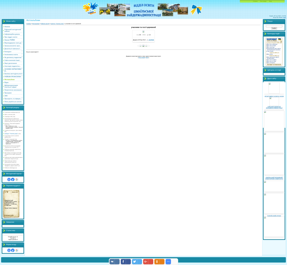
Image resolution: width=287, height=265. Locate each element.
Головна (255, 1)
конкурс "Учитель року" (11, 133)
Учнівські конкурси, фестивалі (13, 130)
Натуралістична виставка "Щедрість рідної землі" (12, 165)
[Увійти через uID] (9, 179)
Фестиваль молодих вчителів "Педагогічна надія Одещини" (13, 153)
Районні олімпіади (10, 167)
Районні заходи (45, 23)
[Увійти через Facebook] (12, 179)
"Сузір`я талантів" (10, 139)
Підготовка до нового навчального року (10, 161)
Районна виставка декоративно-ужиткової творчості (14, 158)
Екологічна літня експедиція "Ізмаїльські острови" (12, 146)
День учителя (8, 114)
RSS (284, 17)
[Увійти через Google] (16, 179)
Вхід (270, 1)
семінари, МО (8, 116)
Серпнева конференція (11, 112)
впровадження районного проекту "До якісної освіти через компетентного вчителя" (14, 120)
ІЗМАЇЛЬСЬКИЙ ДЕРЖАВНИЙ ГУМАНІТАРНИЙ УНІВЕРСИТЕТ (274, 178)
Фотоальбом (35, 23)
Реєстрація (263, 1)
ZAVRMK (151, 40)
